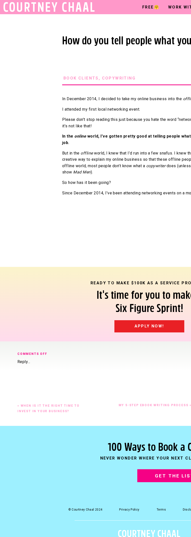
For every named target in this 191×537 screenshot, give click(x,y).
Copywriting (119, 78)
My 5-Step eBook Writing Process (154, 405)
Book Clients (81, 78)
